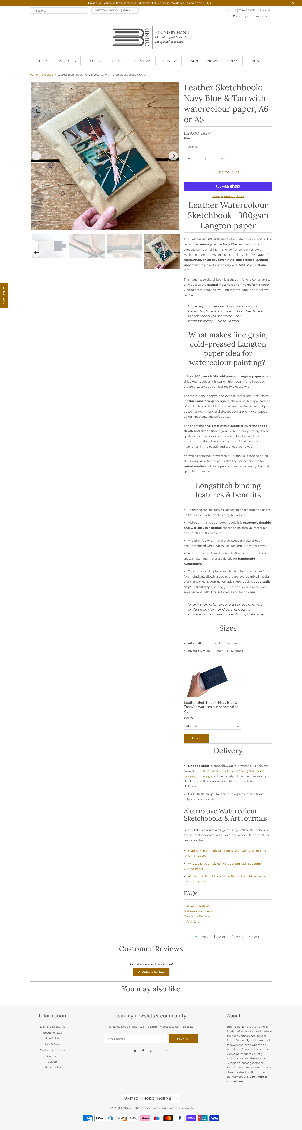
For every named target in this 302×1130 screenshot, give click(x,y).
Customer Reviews (197, 916)
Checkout (262, 16)
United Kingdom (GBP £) (113, 10)
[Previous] (36, 131)
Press (232, 61)
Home (44, 61)
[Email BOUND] (167, 1051)
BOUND (123, 1107)
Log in (265, 10)
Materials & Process (198, 911)
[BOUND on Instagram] (159, 1051)
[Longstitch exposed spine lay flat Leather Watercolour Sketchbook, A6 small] (109, 131)
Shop (91, 61)
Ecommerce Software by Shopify (173, 1107)
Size (187, 138)
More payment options (228, 196)
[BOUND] (151, 39)
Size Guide (52, 1038)
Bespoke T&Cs (52, 1032)
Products (48, 74)
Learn (192, 61)
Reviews (143, 61)
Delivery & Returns (197, 906)
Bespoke (118, 61)
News (212, 61)
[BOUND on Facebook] (143, 1051)
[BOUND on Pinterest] (151, 1051)
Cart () (242, 16)
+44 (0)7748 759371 (241, 10)
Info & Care (191, 921)
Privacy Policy (52, 1067)
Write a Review (154, 973)
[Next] (173, 131)
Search (52, 1061)
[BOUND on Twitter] (135, 1051)
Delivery (168, 61)
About (66, 61)
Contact (255, 61)
